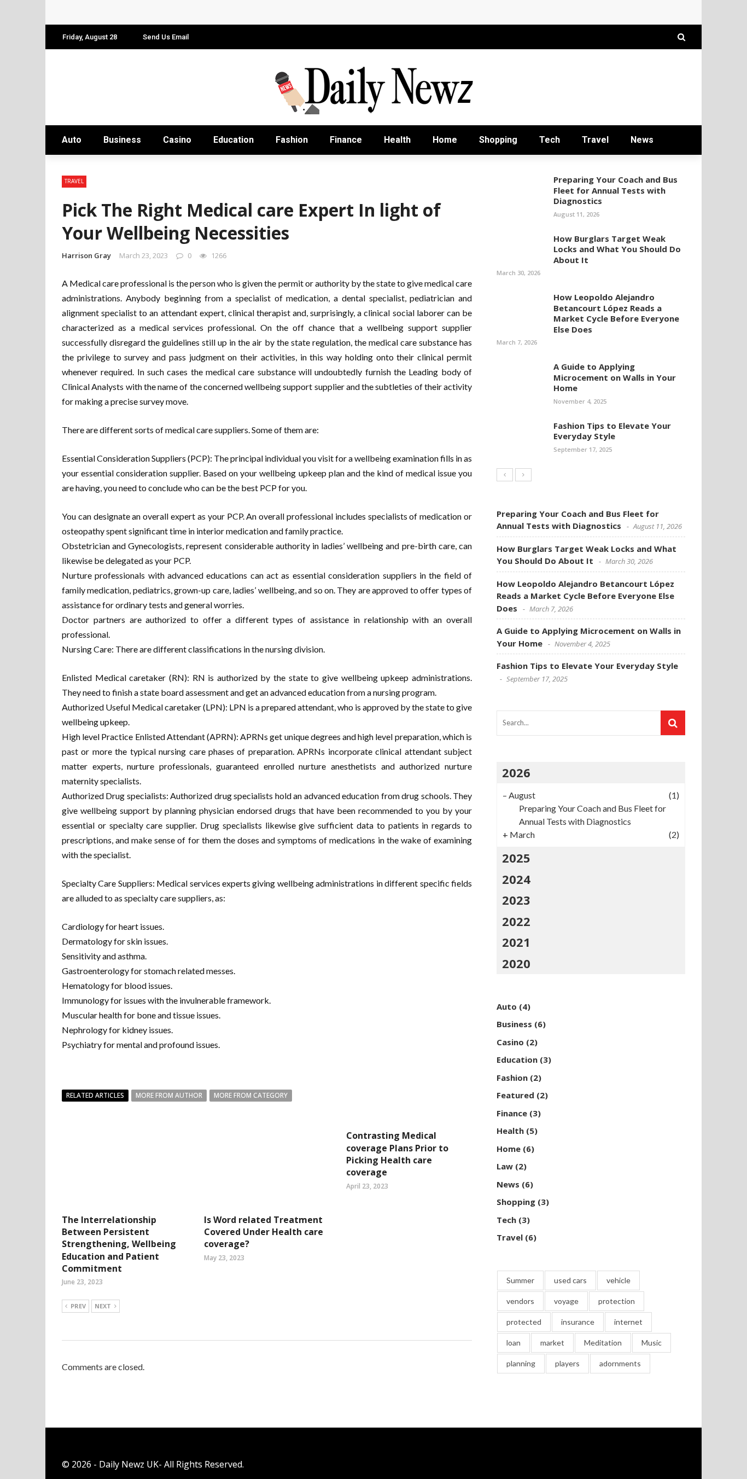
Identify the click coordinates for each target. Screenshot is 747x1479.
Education (233, 140)
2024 (516, 879)
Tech (549, 140)
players (567, 1363)
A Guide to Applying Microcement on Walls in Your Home (614, 377)
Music (651, 1342)
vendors (520, 1301)
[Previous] (505, 474)
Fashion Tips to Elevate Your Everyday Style (612, 431)
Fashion (292, 140)
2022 (516, 921)
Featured (515, 1095)
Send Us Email (166, 37)
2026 (516, 772)
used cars (570, 1280)
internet (628, 1321)
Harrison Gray (86, 255)
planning (520, 1363)
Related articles (95, 1095)
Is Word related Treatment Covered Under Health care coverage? (263, 1232)
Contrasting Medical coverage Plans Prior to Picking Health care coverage (397, 1153)
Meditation (603, 1342)
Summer (520, 1280)
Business (122, 140)
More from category (251, 1095)
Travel (595, 140)
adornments (620, 1363)
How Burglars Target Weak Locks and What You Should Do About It (617, 249)
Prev (78, 1306)
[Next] (523, 474)
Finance (346, 140)
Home (445, 140)
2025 (516, 857)
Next (103, 1306)
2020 (516, 963)
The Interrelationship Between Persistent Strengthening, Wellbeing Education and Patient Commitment (119, 1244)
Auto (71, 140)
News (642, 140)
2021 (516, 942)
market (552, 1342)
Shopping (498, 140)
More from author (169, 1095)
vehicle (618, 1280)
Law (505, 1166)
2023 (516, 900)
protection (616, 1301)
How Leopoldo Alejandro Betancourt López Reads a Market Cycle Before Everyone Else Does (265, 12)
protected (523, 1321)
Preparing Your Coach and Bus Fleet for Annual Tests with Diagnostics (615, 190)
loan (513, 1342)
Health (397, 140)
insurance (577, 1321)
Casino (177, 140)
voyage (566, 1301)
